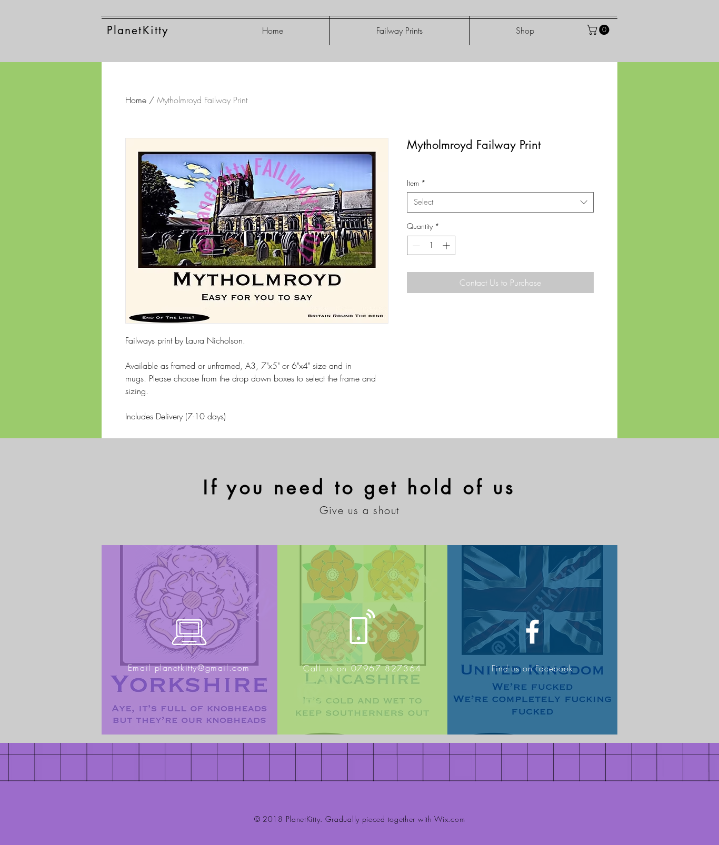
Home (135, 100)
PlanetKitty (137, 30)
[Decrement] (415, 245)
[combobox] (500, 202)
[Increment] (447, 245)
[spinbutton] (431, 245)
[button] (599, 30)
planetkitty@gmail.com (203, 667)
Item (416, 183)
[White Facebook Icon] (532, 632)
